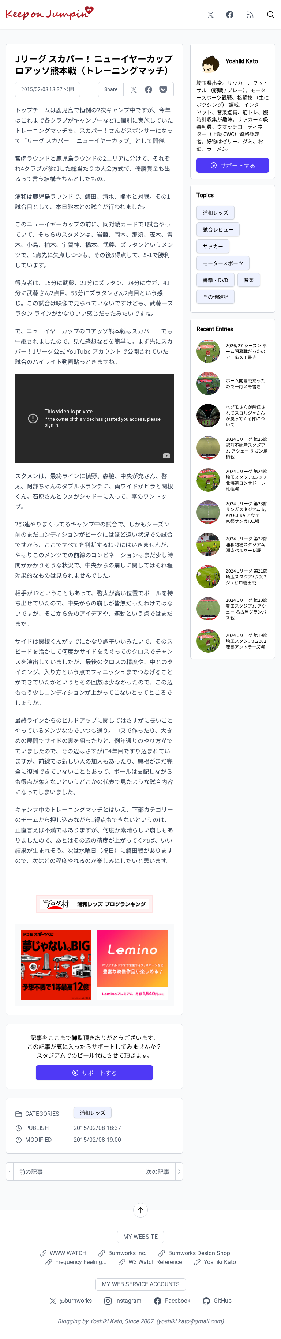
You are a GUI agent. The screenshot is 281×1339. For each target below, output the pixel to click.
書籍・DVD (215, 280)
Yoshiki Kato (220, 1262)
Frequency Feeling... (80, 1262)
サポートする (99, 1072)
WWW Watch (68, 1253)
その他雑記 (215, 296)
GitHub (223, 1300)
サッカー (213, 246)
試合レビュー (218, 229)
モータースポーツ (223, 263)
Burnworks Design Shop (199, 1253)
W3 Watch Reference (155, 1262)
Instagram (128, 1300)
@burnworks (76, 1300)
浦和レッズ (92, 1112)
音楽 (249, 280)
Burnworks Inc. (127, 1253)
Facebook (177, 1300)
